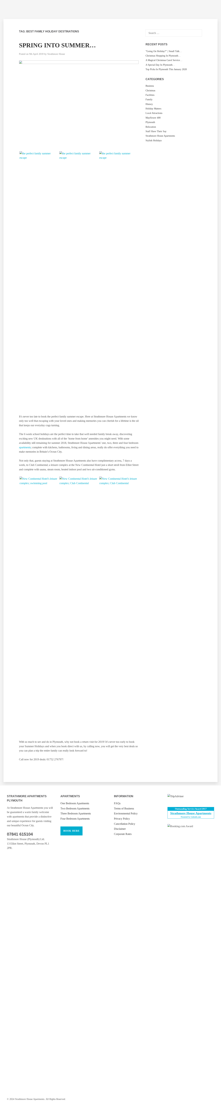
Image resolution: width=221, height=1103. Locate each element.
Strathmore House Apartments (160, 136)
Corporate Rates (123, 834)
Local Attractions (154, 113)
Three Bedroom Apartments (75, 813)
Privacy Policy (122, 818)
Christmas (150, 90)
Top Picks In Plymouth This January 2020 (166, 69)
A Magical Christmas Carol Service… (164, 60)
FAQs (117, 803)
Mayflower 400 (153, 117)
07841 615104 (20, 834)
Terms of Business (124, 808)
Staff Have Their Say (156, 131)
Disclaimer (120, 828)
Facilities (150, 95)
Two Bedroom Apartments (74, 808)
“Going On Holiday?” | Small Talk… (164, 51)
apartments (25, 447)
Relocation (151, 127)
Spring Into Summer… (57, 45)
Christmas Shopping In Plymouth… (163, 55)
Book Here (71, 831)
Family (149, 99)
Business (150, 86)
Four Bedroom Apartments (75, 818)
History (149, 104)
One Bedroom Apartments (74, 803)
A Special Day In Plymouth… (160, 65)
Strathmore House (56, 54)
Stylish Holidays (154, 140)
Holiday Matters (153, 108)
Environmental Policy (126, 813)
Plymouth (150, 122)
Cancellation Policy (124, 823)
